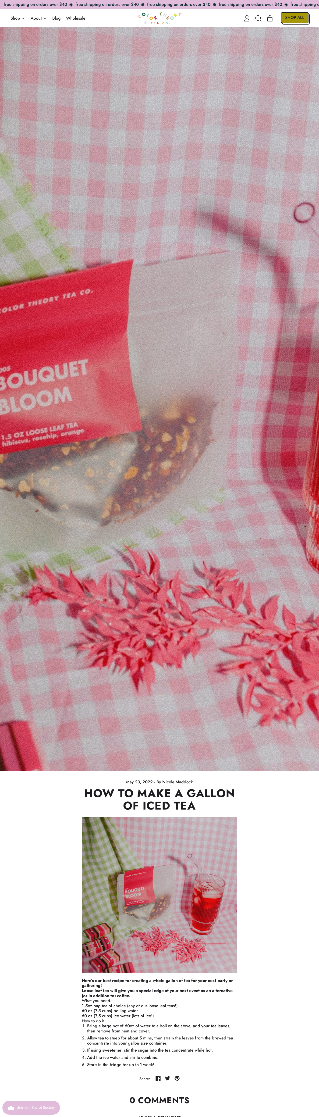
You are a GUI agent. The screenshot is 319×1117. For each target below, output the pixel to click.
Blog (56, 18)
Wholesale (75, 18)
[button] (258, 18)
